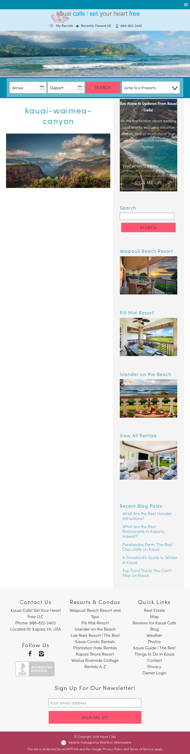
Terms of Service (142, 749)
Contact (154, 660)
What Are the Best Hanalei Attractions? (146, 515)
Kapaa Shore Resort (95, 654)
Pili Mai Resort (95, 623)
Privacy (154, 666)
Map (154, 616)
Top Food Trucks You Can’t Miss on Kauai (146, 572)
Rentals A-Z (95, 666)
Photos (154, 641)
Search (103, 87)
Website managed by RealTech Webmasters (100, 742)
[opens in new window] (30, 653)
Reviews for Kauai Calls (154, 623)
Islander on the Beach (95, 629)
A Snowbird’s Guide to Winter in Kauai (149, 559)
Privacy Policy (112, 749)
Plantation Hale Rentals (95, 648)
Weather (154, 635)
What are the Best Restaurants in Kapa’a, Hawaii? (143, 531)
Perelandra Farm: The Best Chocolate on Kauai (147, 546)
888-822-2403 (131, 25)
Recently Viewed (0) (96, 25)
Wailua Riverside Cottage (95, 660)
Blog (154, 629)
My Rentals (64, 25)
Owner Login (154, 673)
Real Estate (154, 610)
